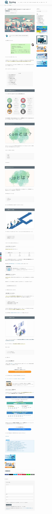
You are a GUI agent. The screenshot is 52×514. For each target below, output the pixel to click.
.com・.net (29, 107)
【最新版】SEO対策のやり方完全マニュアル (16, 312)
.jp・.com (16, 107)
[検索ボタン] (46, 2)
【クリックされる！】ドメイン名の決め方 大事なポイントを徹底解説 (21, 383)
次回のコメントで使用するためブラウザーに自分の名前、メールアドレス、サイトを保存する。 (17, 502)
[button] (7, 474)
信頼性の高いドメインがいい (13, 80)
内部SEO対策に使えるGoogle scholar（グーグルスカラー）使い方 (15, 450)
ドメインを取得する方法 (12, 82)
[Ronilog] (10, 2)
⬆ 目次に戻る (7, 436)
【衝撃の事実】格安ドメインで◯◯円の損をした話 (15, 263)
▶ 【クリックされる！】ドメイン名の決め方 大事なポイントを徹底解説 (15, 378)
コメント (7, 484)
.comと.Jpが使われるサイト (12, 74)
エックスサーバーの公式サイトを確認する (19, 429)
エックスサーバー (15, 423)
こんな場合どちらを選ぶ (12, 78)
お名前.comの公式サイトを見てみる (20, 371)
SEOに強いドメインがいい (13, 81)
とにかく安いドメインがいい (13, 79)
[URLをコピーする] (33, 474)
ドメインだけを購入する (12, 83)
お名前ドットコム (12, 363)
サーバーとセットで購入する (13, 84)
